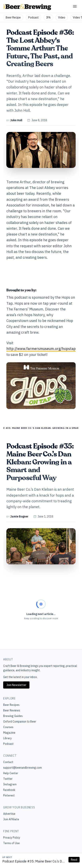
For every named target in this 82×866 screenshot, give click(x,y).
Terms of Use (11, 843)
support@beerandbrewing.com (22, 767)
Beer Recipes (11, 705)
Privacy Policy (11, 837)
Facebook (9, 790)
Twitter (8, 779)
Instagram (10, 784)
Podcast (33, 17)
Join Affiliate (11, 819)
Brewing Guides (13, 716)
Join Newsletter (16, 685)
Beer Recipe (13, 17)
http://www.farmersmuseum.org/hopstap (41, 348)
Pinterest (9, 795)
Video (61, 17)
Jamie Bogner (19, 516)
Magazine (9, 732)
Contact (8, 762)
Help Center (10, 773)
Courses (8, 727)
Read (74, 859)
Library (7, 738)
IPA (48, 17)
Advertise (9, 814)
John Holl (16, 120)
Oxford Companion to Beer (19, 721)
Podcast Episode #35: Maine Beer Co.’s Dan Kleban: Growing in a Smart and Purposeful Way (33, 861)
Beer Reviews (11, 710)
